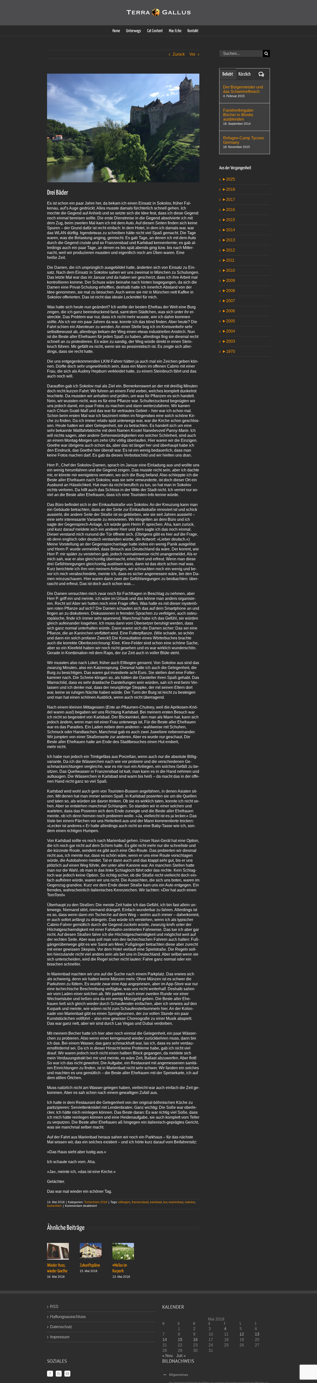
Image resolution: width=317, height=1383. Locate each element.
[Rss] (59, 1374)
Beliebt (227, 74)
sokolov (190, 1202)
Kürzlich (244, 74)
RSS (54, 1306)
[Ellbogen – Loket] (123, 128)
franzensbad (140, 1202)
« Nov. (167, 1356)
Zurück (179, 54)
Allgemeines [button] (178, 1375)
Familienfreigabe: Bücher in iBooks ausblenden (238, 114)
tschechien (54, 1206)
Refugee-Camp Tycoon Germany (243, 140)
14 (164, 1340)
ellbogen (124, 1202)
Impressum (59, 1337)
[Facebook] (50, 1374)
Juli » (181, 1356)
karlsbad (156, 1202)
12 (241, 1334)
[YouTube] (67, 1374)
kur (165, 1202)
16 (195, 1340)
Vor (192, 54)
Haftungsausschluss (68, 1317)
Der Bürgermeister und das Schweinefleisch (243, 89)
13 (257, 1334)
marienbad (176, 1202)
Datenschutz (61, 1327)
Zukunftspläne (90, 1265)
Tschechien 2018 (95, 1202)
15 (180, 1340)
